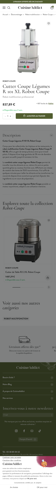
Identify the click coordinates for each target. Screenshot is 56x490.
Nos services (8, 398)
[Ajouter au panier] (48, 278)
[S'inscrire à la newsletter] (52, 415)
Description (12, 135)
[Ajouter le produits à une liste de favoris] (49, 220)
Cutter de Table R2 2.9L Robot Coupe (22, 272)
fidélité (50, 103)
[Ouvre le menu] (4, 7)
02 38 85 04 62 (13, 451)
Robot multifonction (32, 14)
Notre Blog (7, 384)
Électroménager (16, 14)
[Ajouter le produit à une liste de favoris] (48, 23)
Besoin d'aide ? (9, 377)
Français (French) (26, 439)
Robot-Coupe (48, 14)
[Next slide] (49, 287)
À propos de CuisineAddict (14, 391)
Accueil (5, 14)
